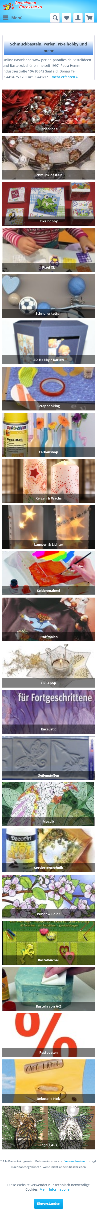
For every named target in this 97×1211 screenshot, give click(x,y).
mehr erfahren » (65, 77)
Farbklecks (31, 7)
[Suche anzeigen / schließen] (55, 18)
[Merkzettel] (66, 18)
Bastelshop (25, 3)
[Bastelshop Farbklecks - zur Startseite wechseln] (8, 6)
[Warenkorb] (89, 18)
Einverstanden (48, 1203)
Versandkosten (75, 1161)
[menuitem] (12, 18)
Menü (17, 17)
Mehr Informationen (56, 1189)
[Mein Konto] (78, 18)
